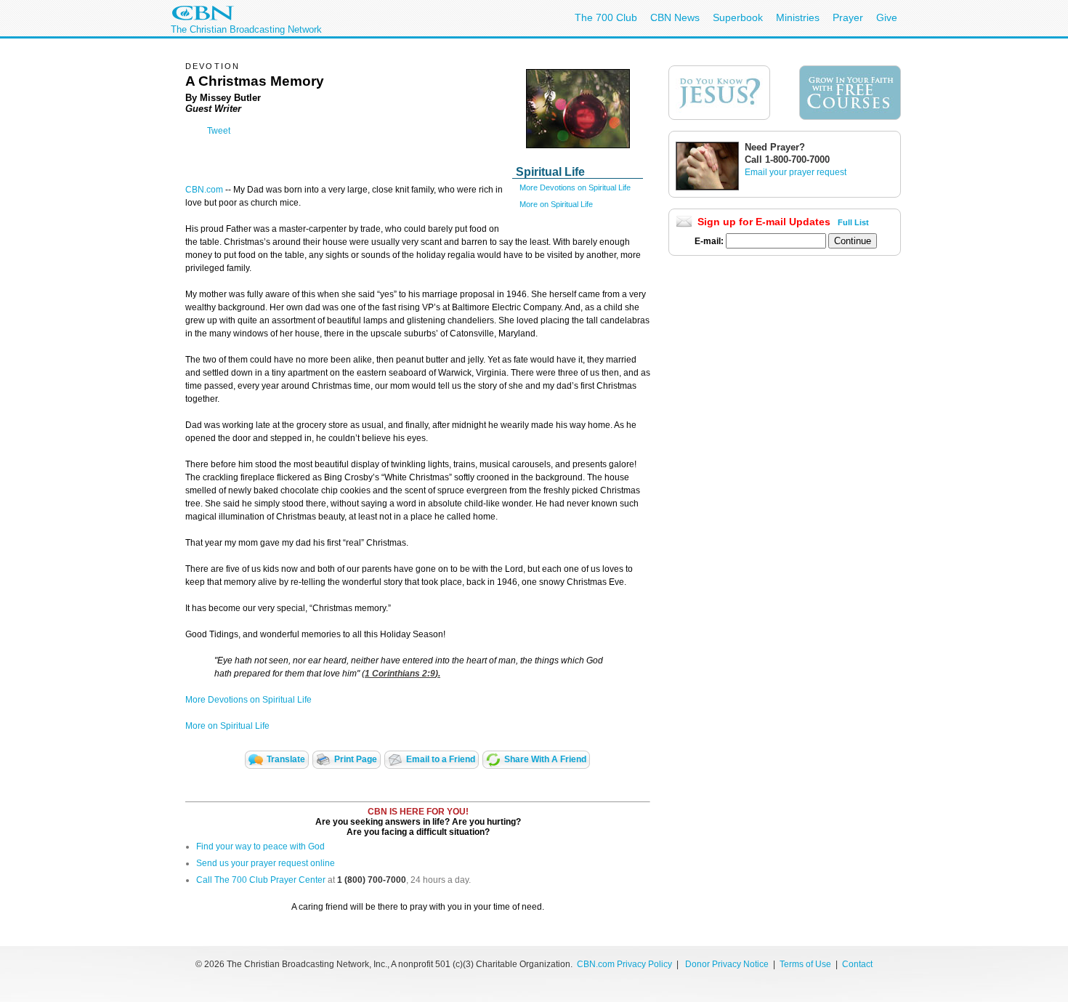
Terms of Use (806, 964)
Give (886, 17)
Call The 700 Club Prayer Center (260, 880)
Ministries (798, 17)
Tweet (218, 131)
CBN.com (204, 190)
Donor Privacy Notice (727, 964)
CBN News (675, 17)
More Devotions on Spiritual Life (575, 187)
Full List (853, 222)
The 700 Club (606, 17)
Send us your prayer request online (265, 863)
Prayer (848, 17)
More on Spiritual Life (556, 204)
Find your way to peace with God (260, 846)
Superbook (738, 17)
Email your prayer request (795, 172)
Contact (857, 964)
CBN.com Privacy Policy (624, 964)
